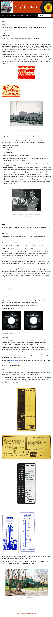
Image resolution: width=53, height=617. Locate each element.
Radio (22, 15)
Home (3, 15)
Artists (7, 15)
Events (18, 15)
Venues (14, 15)
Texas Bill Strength (13, 360)
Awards (10, 15)
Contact (35, 15)
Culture (27, 15)
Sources (31, 15)
